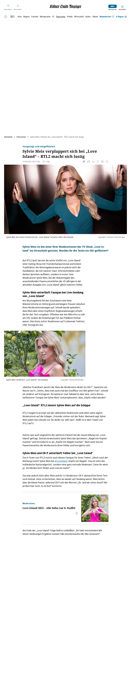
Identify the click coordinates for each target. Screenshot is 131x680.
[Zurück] (5, 16)
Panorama (21, 136)
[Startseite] (65, 6)
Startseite (8, 136)
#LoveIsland (61, 461)
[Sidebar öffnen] (12, 16)
